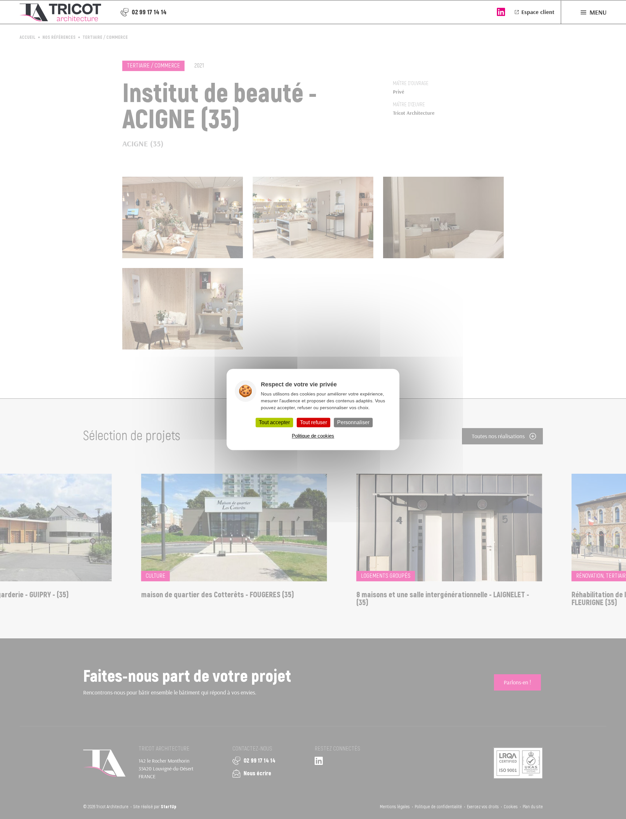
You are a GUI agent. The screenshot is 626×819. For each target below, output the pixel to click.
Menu (597, 12)
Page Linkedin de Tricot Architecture (501, 12)
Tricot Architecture (60, 12)
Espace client (537, 12)
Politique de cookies (313, 436)
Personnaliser (353, 422)
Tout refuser (313, 422)
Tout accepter (274, 422)
